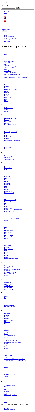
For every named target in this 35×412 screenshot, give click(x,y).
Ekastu (6, 133)
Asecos (6, 76)
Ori (5, 298)
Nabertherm (7, 282)
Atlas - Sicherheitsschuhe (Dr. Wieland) (15, 77)
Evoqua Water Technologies (12, 140)
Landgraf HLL (8, 249)
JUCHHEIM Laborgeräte (11, 218)
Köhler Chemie (8, 235)
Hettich (6, 186)
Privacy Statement (9, 409)
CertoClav (7, 109)
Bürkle (6, 101)
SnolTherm (7, 345)
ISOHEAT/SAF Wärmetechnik (13, 209)
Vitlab (6, 378)
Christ (6, 111)
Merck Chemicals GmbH (11, 272)
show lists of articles (10, 38)
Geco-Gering (8, 156)
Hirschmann (7, 189)
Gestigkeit (7, 157)
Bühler (6, 99)
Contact (6, 12)
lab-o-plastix (7, 245)
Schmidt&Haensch (9, 335)
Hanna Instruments (9, 180)
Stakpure (6, 347)
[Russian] (5, 20)
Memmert (7, 270)
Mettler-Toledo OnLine (11, 274)
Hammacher (7, 178)
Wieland (6, 388)
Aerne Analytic (8, 64)
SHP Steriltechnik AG (10, 340)
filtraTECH (7, 147)
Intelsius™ (7, 205)
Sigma (6, 343)
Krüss (6, 238)
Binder (6, 91)
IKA (5, 203)
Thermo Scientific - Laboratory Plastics (15, 360)
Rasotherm (7, 313)
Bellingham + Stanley (10, 89)
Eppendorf (7, 138)
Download (7, 41)
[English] (5, 18)
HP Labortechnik (9, 193)
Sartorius (6, 330)
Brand (6, 96)
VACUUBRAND (9, 375)
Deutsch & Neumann (10, 118)
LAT (5, 250)
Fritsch (6, 148)
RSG (5, 323)
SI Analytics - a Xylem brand (12, 342)
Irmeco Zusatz (8, 208)
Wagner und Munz (9, 385)
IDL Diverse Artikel (10, 200)
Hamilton (7, 176)
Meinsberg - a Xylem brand (12, 269)
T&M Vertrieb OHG (10, 355)
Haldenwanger (8, 169)
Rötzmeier (7, 322)
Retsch (6, 317)
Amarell (6, 69)
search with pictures (10, 40)
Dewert (6, 120)
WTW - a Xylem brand (11, 395)
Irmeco (6, 206)
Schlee (6, 334)
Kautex (6, 227)
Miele (6, 275)
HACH (6, 166)
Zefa (5, 402)
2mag (5, 54)
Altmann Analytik (9, 67)
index (5, 35)
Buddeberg (7, 97)
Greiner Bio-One (9, 159)
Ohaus (6, 296)
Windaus (6, 390)
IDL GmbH (7, 201)
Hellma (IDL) (8, 184)
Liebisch (6, 255)
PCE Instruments (9, 305)
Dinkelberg (7, 121)
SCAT (6, 332)
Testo (5, 357)
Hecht (6, 181)
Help (5, 13)
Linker (6, 257)
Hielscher (7, 188)
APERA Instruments (10, 72)
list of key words (9, 36)
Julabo (6, 220)
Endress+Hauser (9, 137)
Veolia (6, 376)
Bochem (6, 92)
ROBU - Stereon (9, 320)
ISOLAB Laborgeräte (10, 211)
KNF (5, 233)
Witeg (6, 393)
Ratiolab (6, 315)
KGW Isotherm (8, 230)
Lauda (6, 252)
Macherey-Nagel (9, 266)
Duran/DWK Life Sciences (12, 125)
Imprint (6, 408)
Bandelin (6, 86)
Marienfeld (7, 267)
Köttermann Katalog (10, 237)
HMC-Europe (8, 191)
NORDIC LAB (8, 289)
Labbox (6, 247)
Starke (6, 348)
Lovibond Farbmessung (11, 258)
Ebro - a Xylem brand (10, 132)
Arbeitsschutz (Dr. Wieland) (12, 74)
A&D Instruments (9, 61)
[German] (5, 16)
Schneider (7, 337)
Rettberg (6, 318)
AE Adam (7, 62)
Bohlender (7, 94)
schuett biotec (8, 339)
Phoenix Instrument (9, 306)
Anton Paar (7, 71)
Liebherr (6, 254)
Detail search (6, 29)
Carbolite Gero (8, 108)
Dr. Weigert (7, 123)
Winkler (6, 391)
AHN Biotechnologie (10, 66)
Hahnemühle (8, 168)
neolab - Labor (8, 286)
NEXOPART (8, 287)
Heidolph (7, 183)
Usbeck (6, 367)
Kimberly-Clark (8, 232)
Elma (5, 135)
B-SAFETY (7, 84)
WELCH (7, 386)
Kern (5, 229)
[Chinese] (5, 22)
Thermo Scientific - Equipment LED (14, 359)
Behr (5, 88)
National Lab (8, 284)
